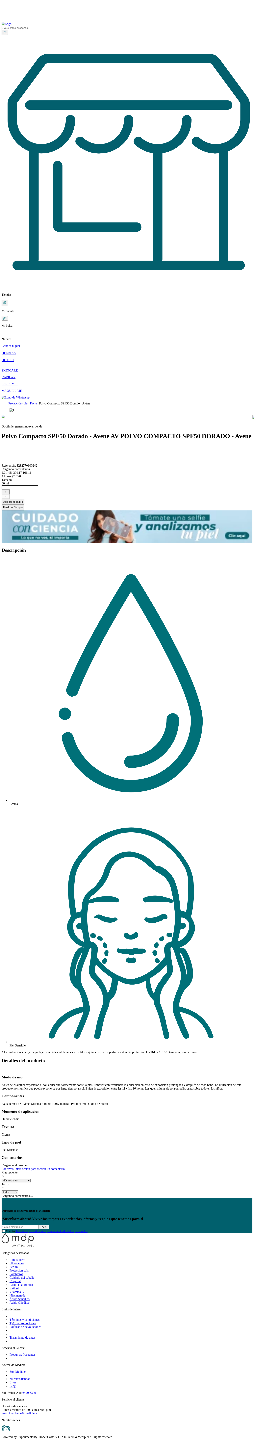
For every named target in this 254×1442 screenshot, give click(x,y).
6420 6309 (29, 1392)
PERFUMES (10, 384)
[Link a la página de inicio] (4, 403)
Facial (34, 403)
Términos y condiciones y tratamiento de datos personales (51, 1231)
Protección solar (18, 403)
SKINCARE (10, 370)
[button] (127, 336)
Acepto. (47, 1231)
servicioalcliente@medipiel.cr (20, 1413)
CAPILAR (8, 377)
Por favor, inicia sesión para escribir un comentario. (33, 1169)
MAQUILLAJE (12, 390)
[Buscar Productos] (5, 32)
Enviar (43, 1226)
